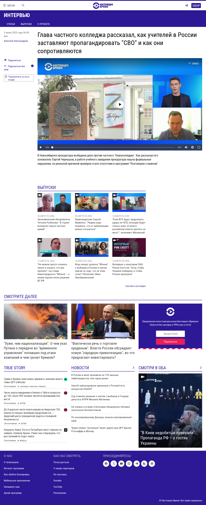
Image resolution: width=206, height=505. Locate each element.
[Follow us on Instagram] (129, 464)
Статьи (11, 24)
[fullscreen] (199, 147)
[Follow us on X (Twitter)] (114, 464)
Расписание (59, 492)
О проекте (43, 24)
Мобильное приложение (17, 480)
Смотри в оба (152, 367)
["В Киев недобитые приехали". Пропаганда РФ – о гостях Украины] (170, 410)
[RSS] (144, 464)
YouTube (57, 486)
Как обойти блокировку (16, 474)
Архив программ (13, 492)
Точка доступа (61, 462)
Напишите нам (11, 486)
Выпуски (26, 24)
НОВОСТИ (80, 367)
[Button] (12, 61)
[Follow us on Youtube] (121, 464)
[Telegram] (186, 5)
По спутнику (60, 474)
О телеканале (11, 462)
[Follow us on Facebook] (106, 464)
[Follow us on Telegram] (137, 464)
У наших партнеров (63, 468)
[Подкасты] (152, 464)
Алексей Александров (16, 40)
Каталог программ (14, 468)
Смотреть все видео (135, 286)
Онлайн (57, 480)
